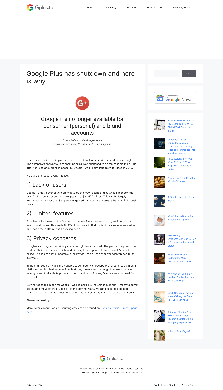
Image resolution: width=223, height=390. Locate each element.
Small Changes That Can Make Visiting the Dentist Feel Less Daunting (181, 296)
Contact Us (160, 385)
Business (132, 7)
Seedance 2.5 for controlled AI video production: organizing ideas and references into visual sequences (181, 146)
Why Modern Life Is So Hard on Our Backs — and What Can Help (181, 277)
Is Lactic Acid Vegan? (179, 331)
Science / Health (182, 7)
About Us (173, 385)
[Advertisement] (111, 38)
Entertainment (155, 7)
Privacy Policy (188, 385)
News (90, 7)
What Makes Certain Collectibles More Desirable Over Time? (179, 258)
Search (189, 73)
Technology (109, 7)
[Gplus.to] (40, 7)
